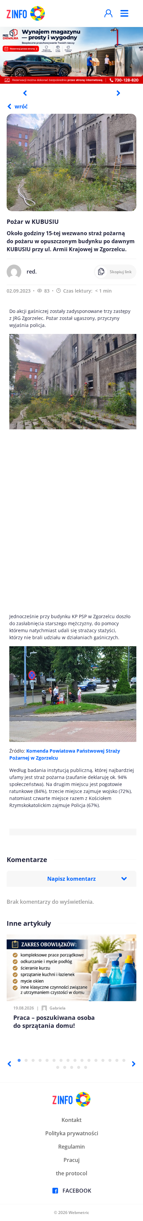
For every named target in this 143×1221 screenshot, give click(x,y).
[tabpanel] (71, 55)
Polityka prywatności (71, 1133)
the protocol (71, 1173)
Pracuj (71, 1160)
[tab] (19, 1060)
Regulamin (71, 1146)
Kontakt (71, 1120)
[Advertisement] (71, 521)
